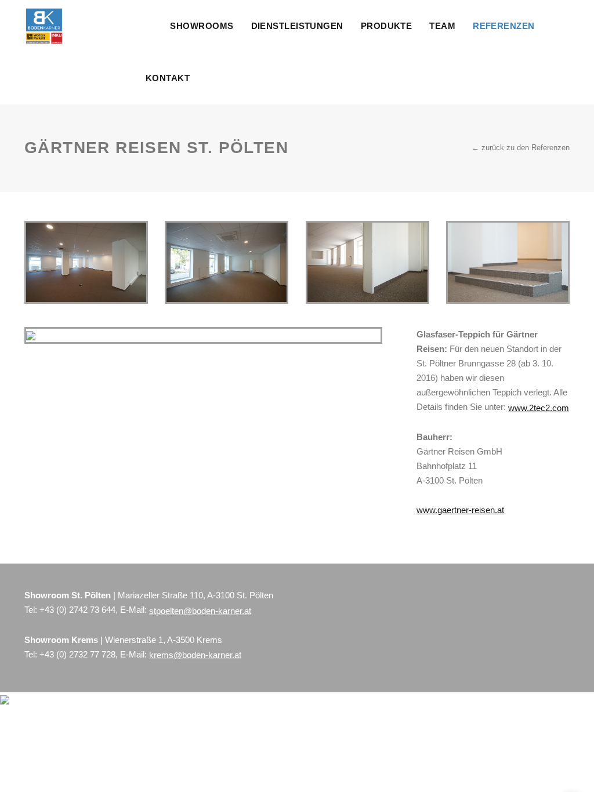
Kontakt (168, 78)
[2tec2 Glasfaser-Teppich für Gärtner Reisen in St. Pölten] (86, 263)
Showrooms (201, 26)
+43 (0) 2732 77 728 (77, 654)
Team (442, 26)
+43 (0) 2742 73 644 (77, 610)
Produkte (386, 26)
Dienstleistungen (297, 26)
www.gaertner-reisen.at (460, 510)
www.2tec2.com (538, 408)
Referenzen (504, 26)
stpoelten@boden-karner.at (200, 611)
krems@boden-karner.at (195, 655)
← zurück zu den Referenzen (521, 147)
